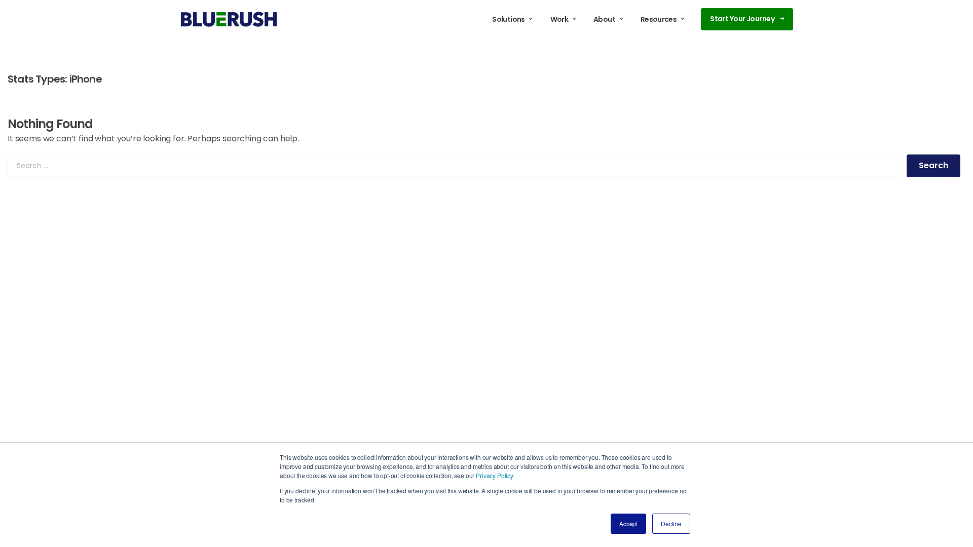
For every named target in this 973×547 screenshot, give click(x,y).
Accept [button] (628, 523)
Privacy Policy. (495, 475)
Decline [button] (671, 523)
